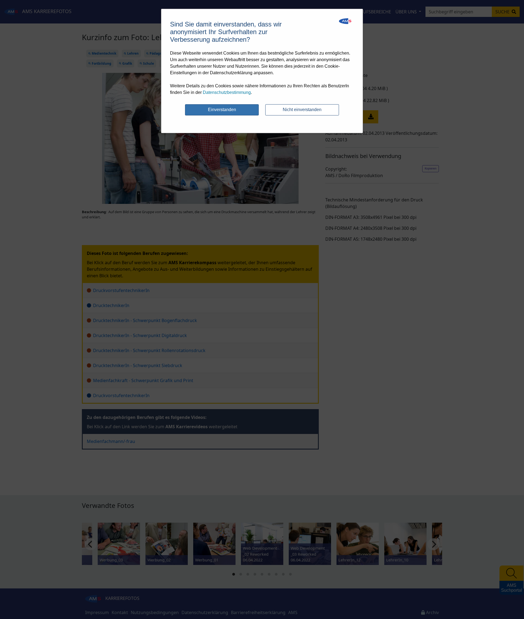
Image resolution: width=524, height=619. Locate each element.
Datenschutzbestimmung (227, 92)
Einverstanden (222, 109)
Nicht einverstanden (302, 109)
